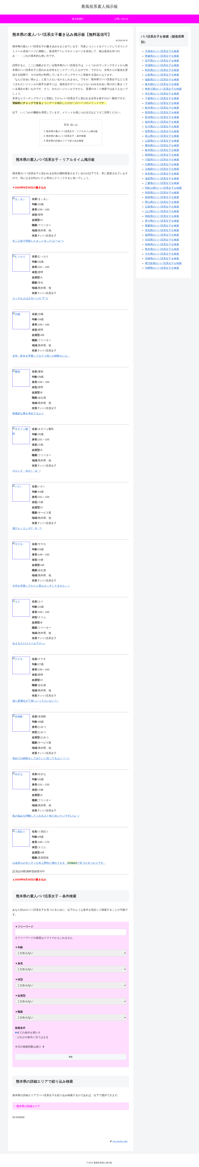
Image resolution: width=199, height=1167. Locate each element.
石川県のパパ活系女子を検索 (162, 126)
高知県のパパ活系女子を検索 (162, 230)
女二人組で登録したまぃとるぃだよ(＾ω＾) (37, 240)
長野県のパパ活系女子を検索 (162, 131)
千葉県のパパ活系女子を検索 (162, 98)
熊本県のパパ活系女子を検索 (162, 249)
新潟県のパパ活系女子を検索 (162, 117)
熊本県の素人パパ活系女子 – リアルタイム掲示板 (72, 131)
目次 (66, 124)
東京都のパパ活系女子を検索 (162, 84)
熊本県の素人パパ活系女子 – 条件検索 (66, 136)
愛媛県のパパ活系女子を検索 (162, 225)
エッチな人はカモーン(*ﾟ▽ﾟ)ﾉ (30, 298)
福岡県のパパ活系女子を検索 (162, 234)
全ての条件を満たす (28, 1032)
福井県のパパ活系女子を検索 (162, 121)
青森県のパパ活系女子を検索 (162, 56)
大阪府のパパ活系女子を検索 (162, 159)
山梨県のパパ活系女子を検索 (162, 140)
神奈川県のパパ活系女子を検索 (163, 88)
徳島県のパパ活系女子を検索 (162, 216)
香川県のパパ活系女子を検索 (162, 220)
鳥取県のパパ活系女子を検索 (162, 192)
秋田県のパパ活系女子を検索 (162, 70)
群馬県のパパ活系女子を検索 (162, 112)
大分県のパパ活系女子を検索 (162, 253)
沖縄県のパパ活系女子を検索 (162, 268)
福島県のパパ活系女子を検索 (162, 79)
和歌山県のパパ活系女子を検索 (163, 187)
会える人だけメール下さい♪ (28, 643)
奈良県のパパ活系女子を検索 (162, 173)
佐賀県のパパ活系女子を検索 (162, 239)
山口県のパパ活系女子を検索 (162, 211)
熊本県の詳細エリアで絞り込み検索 (64, 140)
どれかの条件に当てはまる (32, 1037)
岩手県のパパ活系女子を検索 (162, 60)
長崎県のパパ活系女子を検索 (162, 244)
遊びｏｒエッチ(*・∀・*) (26, 528)
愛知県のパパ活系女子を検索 (162, 145)
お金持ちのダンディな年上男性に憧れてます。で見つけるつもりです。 (59, 863)
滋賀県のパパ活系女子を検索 (162, 178)
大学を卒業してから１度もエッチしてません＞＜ (41, 585)
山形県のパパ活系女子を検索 (162, 74)
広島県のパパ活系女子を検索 (162, 206)
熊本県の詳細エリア (28, 1106)
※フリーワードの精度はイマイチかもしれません (44, 932)
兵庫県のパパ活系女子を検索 (162, 164)
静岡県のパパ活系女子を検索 (162, 154)
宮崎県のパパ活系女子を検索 (162, 258)
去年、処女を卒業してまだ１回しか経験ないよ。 (41, 355)
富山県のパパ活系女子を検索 (162, 136)
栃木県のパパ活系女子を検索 (162, 107)
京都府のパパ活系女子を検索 (162, 169)
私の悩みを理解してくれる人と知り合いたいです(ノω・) (45, 815)
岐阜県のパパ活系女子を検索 (162, 150)
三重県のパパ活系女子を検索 (162, 183)
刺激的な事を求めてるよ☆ (28, 413)
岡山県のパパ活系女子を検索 (162, 202)
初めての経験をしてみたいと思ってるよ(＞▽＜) (40, 758)
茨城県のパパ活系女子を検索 (162, 103)
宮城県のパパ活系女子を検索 (162, 65)
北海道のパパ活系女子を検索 (162, 51)
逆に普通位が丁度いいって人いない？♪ (35, 700)
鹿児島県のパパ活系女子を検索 (163, 263)
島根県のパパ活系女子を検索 (162, 197)
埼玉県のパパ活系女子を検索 (162, 93)
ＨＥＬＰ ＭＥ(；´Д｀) (26, 470)
